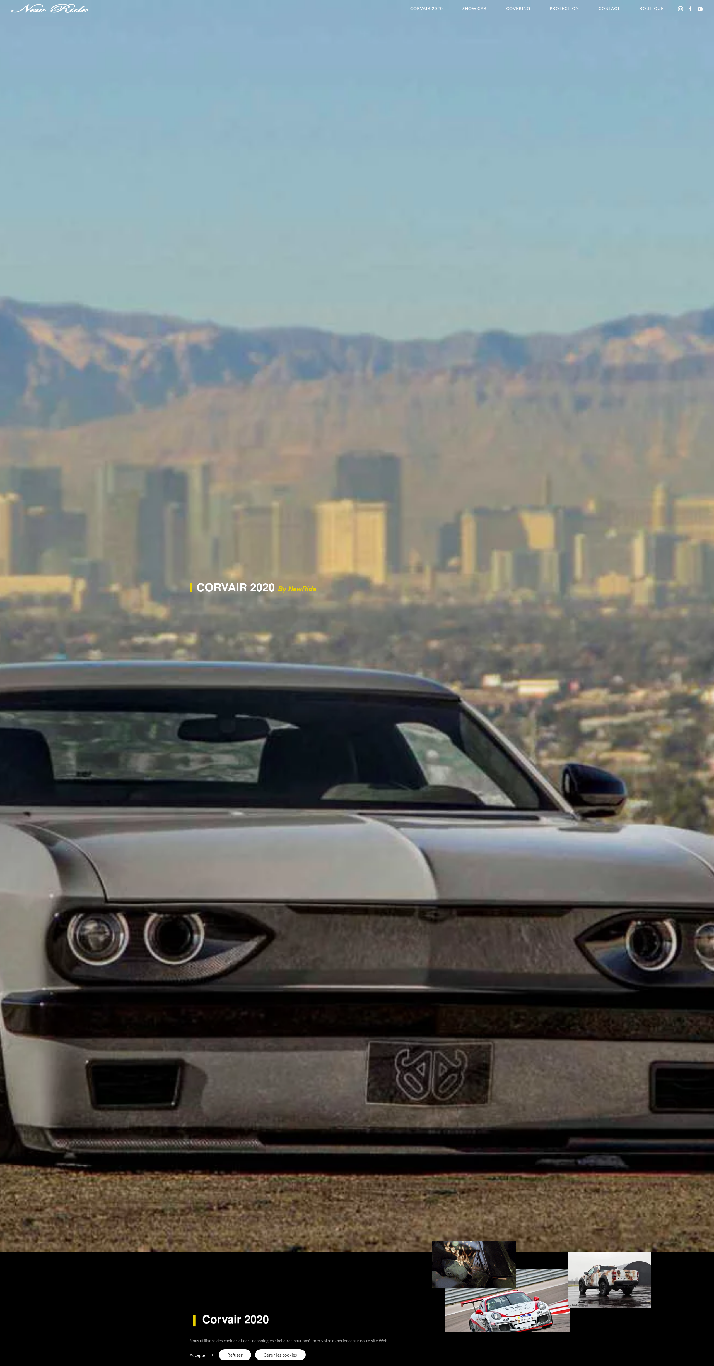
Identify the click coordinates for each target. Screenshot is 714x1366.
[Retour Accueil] (49, 8)
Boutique (652, 8)
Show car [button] (474, 8)
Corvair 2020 (229, 1319)
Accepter (198, 1355)
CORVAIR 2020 (426, 8)
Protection (564, 8)
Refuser (235, 1354)
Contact (609, 8)
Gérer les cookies (280, 1354)
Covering (518, 8)
